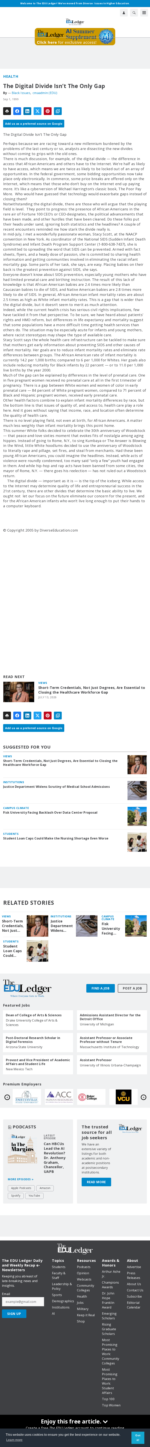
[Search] (134, 13)
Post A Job (132, 988)
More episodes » (21, 1179)
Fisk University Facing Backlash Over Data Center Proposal (50, 812)
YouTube (34, 1195)
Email (6, 1293)
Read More (96, 1182)
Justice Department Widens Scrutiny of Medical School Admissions (56, 787)
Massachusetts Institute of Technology (109, 1047)
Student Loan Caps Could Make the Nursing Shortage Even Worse (55, 838)
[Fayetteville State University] (91, 1097)
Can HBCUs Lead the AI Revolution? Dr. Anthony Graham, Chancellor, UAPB (54, 1157)
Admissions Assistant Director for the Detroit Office (110, 1017)
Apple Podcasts (21, 1188)
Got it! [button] (137, 1438)
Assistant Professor (96, 1060)
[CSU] (27, 1097)
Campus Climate (16, 808)
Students (11, 834)
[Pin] (48, 111)
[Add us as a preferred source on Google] (58, 111)
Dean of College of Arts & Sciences (34, 1015)
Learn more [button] (14, 1440)
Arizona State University (24, 1047)
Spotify (15, 1195)
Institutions (13, 782)
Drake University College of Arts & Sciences (32, 1022)
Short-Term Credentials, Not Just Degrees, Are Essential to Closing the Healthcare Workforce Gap (91, 690)
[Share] (17, 111)
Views (42, 683)
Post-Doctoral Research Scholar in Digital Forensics (33, 1040)
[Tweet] (37, 111)
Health (10, 76)
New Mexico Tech (19, 1069)
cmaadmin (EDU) (45, 93)
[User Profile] (124, 13)
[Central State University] (59, 1097)
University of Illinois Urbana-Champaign (110, 1065)
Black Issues (21, 93)
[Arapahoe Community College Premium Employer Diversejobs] (123, 1097)
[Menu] (144, 13)
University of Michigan (97, 1024)
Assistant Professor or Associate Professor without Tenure (106, 1040)
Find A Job (101, 988)
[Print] (7, 111)
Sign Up (14, 1314)
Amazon (45, 1188)
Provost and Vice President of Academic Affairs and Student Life (38, 1062)
